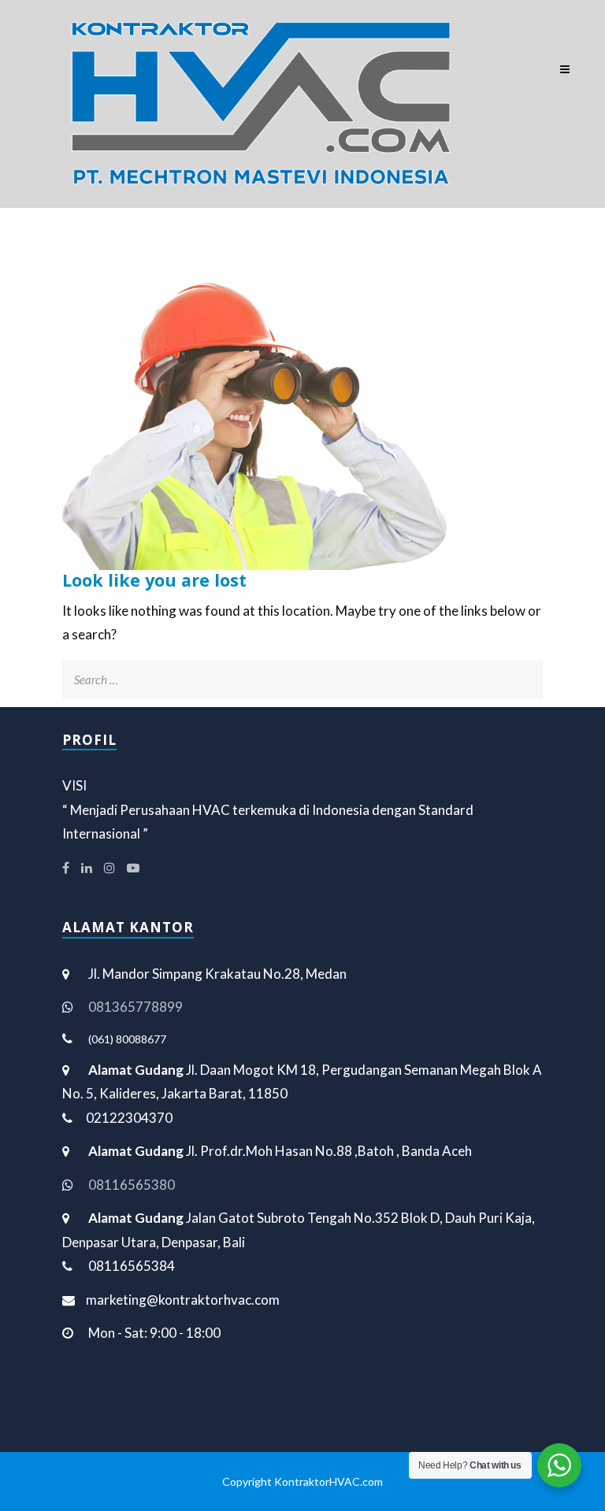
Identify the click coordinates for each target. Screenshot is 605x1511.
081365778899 (135, 1006)
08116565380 (131, 1184)
